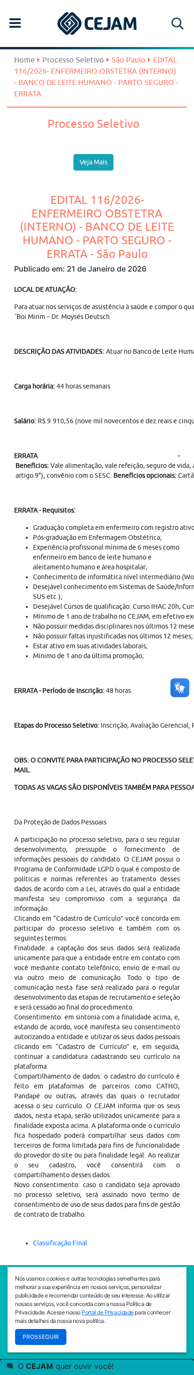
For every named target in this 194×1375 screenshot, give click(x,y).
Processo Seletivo (73, 59)
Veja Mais (93, 162)
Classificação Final (60, 1243)
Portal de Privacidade (107, 1312)
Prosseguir (41, 1336)
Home (24, 59)
